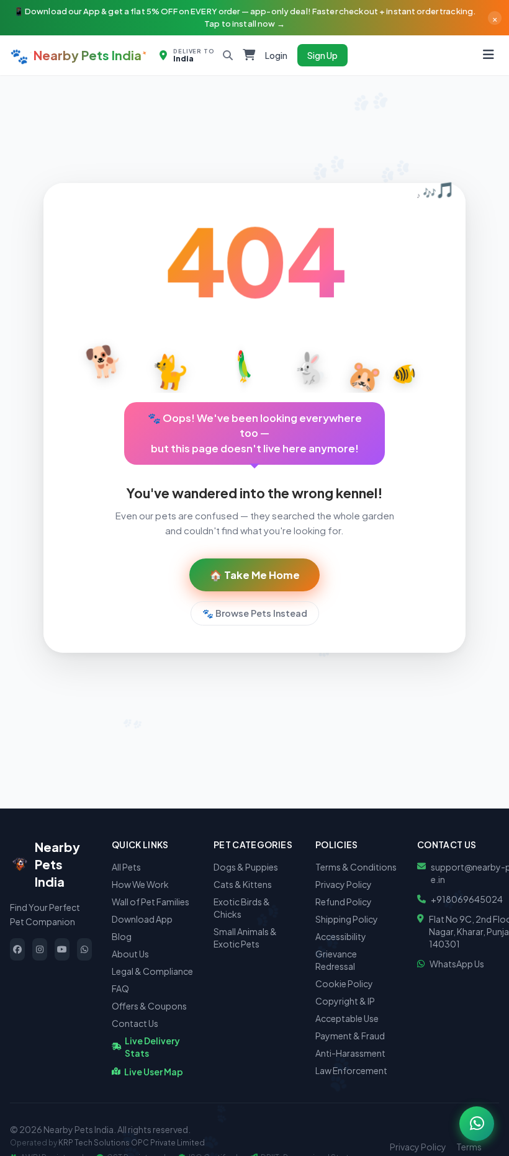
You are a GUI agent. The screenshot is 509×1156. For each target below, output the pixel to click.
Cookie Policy (344, 983)
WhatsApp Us (457, 963)
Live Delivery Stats (152, 1047)
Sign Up (322, 55)
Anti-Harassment (350, 1053)
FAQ (120, 988)
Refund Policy (343, 901)
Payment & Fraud (350, 1035)
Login (276, 55)
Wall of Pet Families (150, 901)
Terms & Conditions (356, 866)
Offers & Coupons (149, 1005)
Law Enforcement (351, 1070)
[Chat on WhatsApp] (476, 1123)
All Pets (126, 866)
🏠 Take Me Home (254, 574)
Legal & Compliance (152, 971)
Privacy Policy (343, 884)
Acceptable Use (347, 1018)
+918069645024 (467, 899)
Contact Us (135, 1023)
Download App (142, 919)
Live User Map (153, 1071)
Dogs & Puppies (246, 866)
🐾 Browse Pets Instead (254, 613)
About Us (130, 953)
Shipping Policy (346, 919)
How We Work (140, 884)
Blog (122, 936)
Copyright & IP (345, 1000)
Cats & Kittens (243, 884)
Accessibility (340, 936)
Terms (469, 1146)
